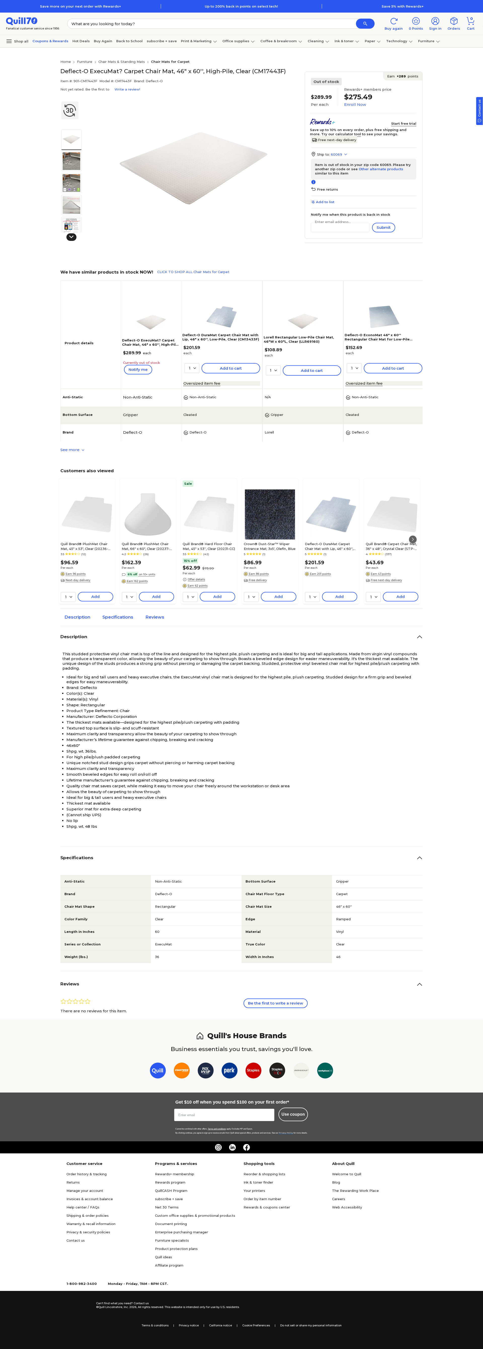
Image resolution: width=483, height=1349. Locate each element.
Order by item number (262, 1199)
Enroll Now (355, 104)
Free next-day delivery (337, 140)
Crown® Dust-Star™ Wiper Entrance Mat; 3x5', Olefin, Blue (270, 546)
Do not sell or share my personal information (311, 1325)
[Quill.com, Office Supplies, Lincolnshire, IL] (78, 1305)
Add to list (325, 202)
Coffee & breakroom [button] (278, 41)
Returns (73, 1182)
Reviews (154, 617)
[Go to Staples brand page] (253, 1071)
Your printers (254, 1191)
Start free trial (403, 123)
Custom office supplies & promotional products (195, 1215)
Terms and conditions (217, 1129)
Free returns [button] (327, 189)
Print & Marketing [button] (196, 41)
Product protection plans (176, 1249)
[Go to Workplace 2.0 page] (325, 1071)
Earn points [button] (402, 76)
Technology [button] (396, 41)
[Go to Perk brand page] (230, 1071)
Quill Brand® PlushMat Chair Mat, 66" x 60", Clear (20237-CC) (146, 546)
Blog (336, 1182)
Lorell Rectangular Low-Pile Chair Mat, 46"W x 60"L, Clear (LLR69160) (299, 339)
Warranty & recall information (90, 1224)
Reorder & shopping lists (264, 1174)
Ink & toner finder (258, 1182)
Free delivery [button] (258, 580)
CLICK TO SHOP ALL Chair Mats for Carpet (193, 272)
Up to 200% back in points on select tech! (241, 6)
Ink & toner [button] (344, 41)
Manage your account (84, 1191)
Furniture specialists (172, 1240)
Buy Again (103, 41)
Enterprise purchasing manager (181, 1232)
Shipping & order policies (87, 1215)
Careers (338, 1199)
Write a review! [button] (127, 89)
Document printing (171, 1224)
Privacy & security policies (88, 1232)
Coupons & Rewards (50, 41)
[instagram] (218, 1147)
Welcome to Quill (346, 1174)
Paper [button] (370, 41)
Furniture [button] (426, 41)
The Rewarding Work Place (355, 1191)
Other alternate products (381, 169)
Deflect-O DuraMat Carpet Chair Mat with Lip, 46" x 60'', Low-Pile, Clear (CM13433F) (220, 337)
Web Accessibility (347, 1207)
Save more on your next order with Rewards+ (80, 6)
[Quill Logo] (21, 20)
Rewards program (170, 1182)
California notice (220, 1325)
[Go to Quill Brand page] (158, 1071)
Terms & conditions (155, 1325)
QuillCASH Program (171, 1191)
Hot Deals (81, 41)
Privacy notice (189, 1325)
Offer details (196, 579)
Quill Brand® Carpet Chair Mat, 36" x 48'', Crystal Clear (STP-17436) (391, 546)
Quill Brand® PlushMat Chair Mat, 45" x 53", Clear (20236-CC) (84, 546)
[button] (365, 24)
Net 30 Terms (167, 1207)
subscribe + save (162, 41)
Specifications (117, 617)
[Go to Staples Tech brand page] (277, 1071)
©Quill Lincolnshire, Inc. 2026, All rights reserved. (130, 1307)
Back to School (129, 41)
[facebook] (247, 1147)
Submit (384, 227)
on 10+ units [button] (147, 574)
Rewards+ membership (174, 1174)
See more (70, 450)
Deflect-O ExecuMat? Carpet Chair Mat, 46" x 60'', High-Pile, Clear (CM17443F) (150, 344)
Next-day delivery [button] (78, 580)
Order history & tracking (86, 1174)
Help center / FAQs (82, 1207)
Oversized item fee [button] (201, 383)
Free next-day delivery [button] (386, 580)
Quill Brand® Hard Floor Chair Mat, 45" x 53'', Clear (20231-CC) (209, 546)
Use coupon (293, 1114)
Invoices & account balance (89, 1199)
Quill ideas (163, 1257)
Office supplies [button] (235, 41)
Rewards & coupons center (267, 1207)
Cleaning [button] (316, 41)
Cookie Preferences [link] (256, 1325)
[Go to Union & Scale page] (301, 1071)
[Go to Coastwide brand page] (182, 1071)
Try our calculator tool (341, 134)
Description (77, 617)
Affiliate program (169, 1265)
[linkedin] (232, 1147)
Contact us (75, 1240)
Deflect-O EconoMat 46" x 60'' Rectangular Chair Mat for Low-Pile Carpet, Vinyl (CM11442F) (377, 339)
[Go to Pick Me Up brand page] (206, 1071)
